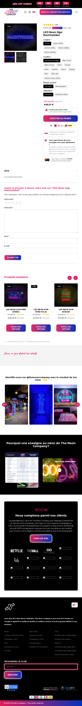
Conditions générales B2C (65, 647)
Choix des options (16, 328)
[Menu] (76, 12)
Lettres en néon (35, 635)
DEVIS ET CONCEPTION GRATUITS (55, 12)
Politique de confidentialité (65, 635)
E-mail (7, 246)
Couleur (47, 57)
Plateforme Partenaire (38, 647)
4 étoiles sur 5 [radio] (16, 202)
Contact (7, 651)
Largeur (47, 40)
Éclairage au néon (36, 639)
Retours (58, 643)
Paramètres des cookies (64, 654)
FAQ (56, 631)
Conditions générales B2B (65, 651)
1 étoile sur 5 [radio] (5, 202)
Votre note (9, 199)
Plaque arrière (50, 83)
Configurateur (35, 643)
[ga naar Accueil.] (4, 341)
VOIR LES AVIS (41, 538)
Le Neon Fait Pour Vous (13, 635)
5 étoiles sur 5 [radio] (20, 202)
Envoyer (13, 675)
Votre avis (8, 208)
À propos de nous (11, 647)
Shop (6, 631)
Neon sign (33, 631)
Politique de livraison (63, 639)
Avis (5, 643)
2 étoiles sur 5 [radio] (9, 202)
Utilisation (48, 91)
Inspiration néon (10, 639)
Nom (6, 236)
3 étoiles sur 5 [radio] (13, 202)
